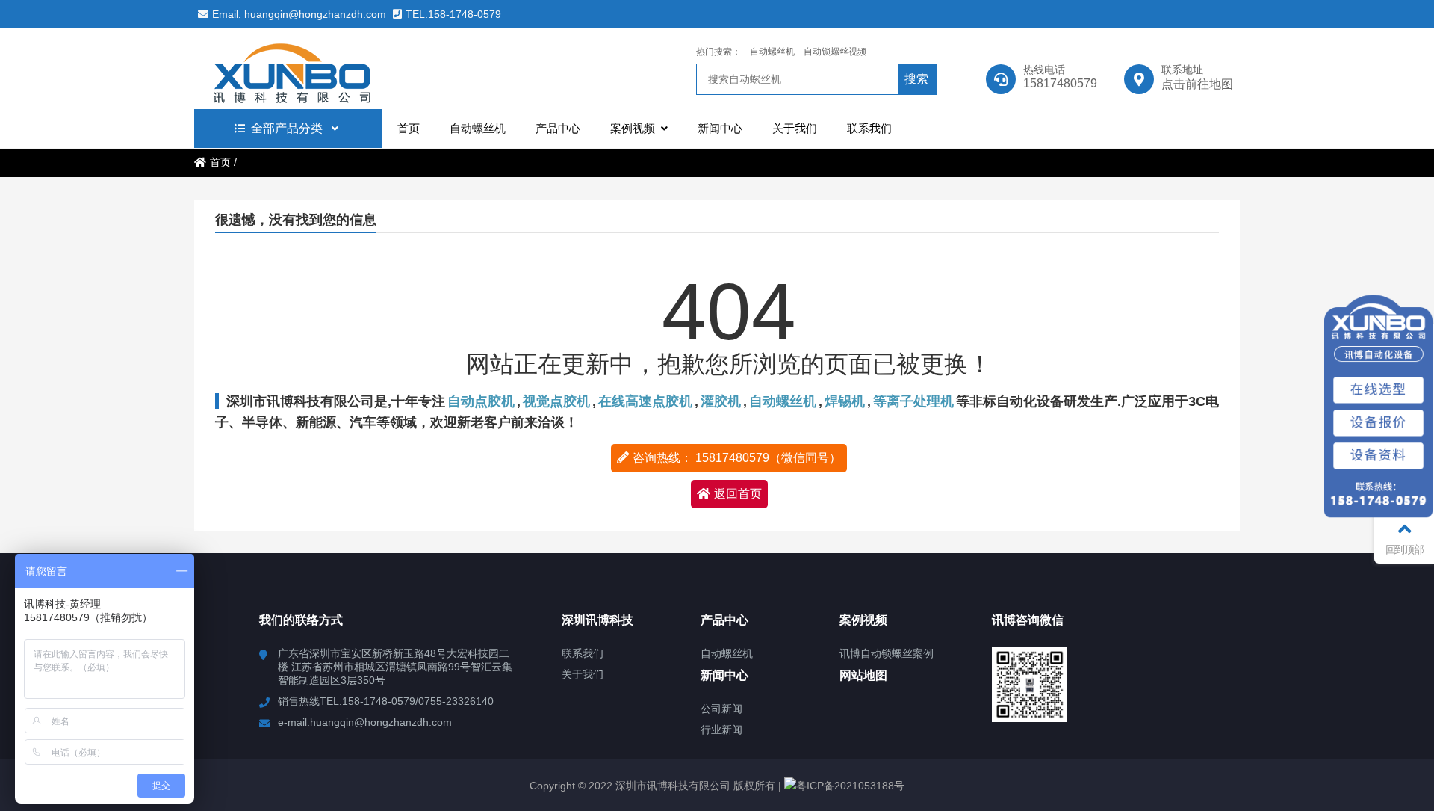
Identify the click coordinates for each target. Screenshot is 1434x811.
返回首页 (738, 493)
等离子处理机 (913, 401)
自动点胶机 (481, 401)
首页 (220, 162)
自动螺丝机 (772, 51)
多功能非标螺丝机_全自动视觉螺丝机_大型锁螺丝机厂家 (325, 68)
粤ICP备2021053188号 (850, 786)
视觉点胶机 (556, 401)
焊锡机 (845, 401)
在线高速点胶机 (645, 401)
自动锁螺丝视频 (835, 51)
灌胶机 (721, 401)
